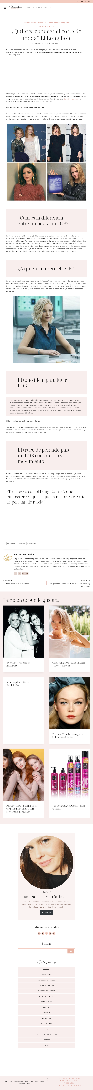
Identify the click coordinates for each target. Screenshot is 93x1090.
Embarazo (46, 1007)
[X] (85, 1)
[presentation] (23, 632)
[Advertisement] (46, 76)
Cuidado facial (46, 996)
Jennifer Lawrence (72, 99)
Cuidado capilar (46, 26)
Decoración (46, 1002)
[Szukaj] (70, 951)
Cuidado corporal (46, 991)
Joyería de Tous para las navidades (18, 664)
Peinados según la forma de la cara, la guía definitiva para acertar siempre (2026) (21, 808)
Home (26, 22)
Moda (46, 1029)
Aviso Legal (70, 1083)
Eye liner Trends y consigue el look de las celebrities (67, 736)
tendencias (31, 543)
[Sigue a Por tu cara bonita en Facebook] (15, 573)
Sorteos (46, 1040)
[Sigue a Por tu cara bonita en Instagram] (23, 573)
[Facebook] (81, 1)
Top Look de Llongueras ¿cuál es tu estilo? (68, 807)
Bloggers (46, 974)
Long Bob (11, 543)
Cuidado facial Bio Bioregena (16, 582)
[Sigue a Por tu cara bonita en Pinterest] (26, 573)
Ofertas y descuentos (46, 1034)
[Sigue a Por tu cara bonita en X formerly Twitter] (19, 573)
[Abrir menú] (5, 7)
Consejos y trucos (46, 980)
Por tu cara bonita (39, 43)
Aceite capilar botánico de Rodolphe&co (19, 684)
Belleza (46, 969)
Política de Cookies (70, 1081)
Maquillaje (46, 1023)
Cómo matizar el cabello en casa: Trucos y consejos (68, 664)
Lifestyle (46, 1018)
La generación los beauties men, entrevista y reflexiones (70, 583)
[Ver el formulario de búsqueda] (77, 1)
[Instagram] (89, 1)
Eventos (46, 1012)
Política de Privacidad (70, 1085)
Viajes (46, 1045)
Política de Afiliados (70, 1078)
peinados (21, 543)
